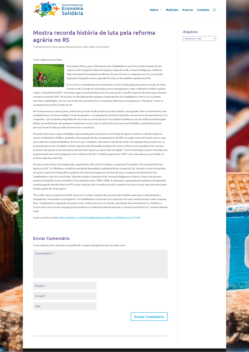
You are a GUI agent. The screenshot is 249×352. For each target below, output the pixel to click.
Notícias (172, 10)
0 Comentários (102, 46)
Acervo (187, 10)
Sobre (154, 10)
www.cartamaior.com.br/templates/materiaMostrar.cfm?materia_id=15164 (99, 217)
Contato (203, 10)
